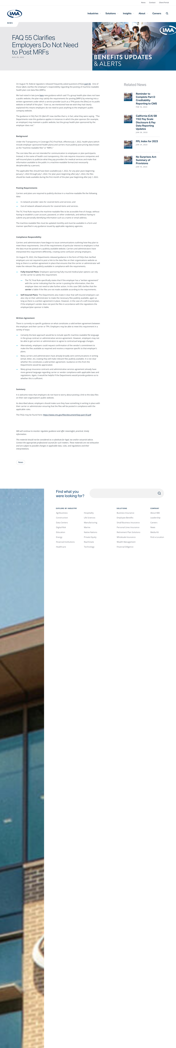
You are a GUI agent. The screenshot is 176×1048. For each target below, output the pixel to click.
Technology (89, 547)
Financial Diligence (125, 547)
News (143, 2)
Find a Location (157, 537)
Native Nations (90, 532)
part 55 (87, 84)
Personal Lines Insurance (128, 527)
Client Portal (164, 2)
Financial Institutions (65, 542)
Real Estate (89, 542)
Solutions (110, 13)
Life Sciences (89, 517)
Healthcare (61, 547)
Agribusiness (62, 513)
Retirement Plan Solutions (128, 532)
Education (60, 532)
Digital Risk (61, 527)
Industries (93, 13)
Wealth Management (126, 542)
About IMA (155, 513)
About (142, 13)
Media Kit (154, 532)
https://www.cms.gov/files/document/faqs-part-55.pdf (67, 414)
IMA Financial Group (14, 14)
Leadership (155, 517)
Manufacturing (90, 522)
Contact (152, 2)
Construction (62, 517)
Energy (59, 537)
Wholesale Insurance (126, 537)
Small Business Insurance (128, 522)
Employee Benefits (125, 517)
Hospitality (89, 513)
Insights (127, 13)
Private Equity (90, 537)
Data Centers (62, 522)
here (42, 95)
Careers (156, 13)
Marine (87, 527)
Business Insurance (125, 513)
